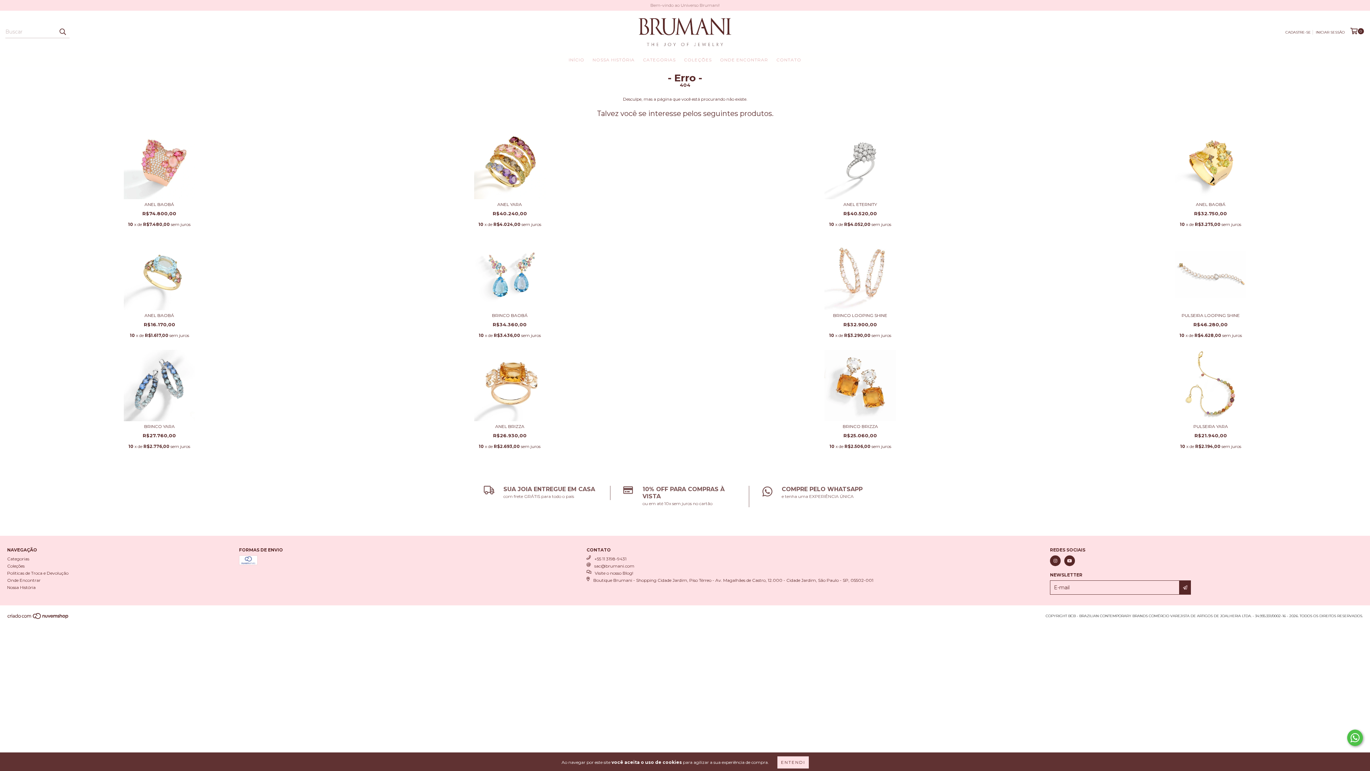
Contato (788, 59)
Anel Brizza (509, 426)
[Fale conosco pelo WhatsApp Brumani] (1355, 738)
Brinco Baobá (510, 315)
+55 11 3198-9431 (610, 558)
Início (576, 59)
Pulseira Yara (1210, 426)
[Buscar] (62, 31)
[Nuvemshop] (38, 618)
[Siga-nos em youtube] (1069, 560)
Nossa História (614, 59)
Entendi (793, 762)
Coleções (698, 59)
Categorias (659, 59)
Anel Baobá (159, 204)
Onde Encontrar (744, 59)
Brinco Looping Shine (860, 315)
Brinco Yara (159, 426)
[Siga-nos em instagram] (1055, 560)
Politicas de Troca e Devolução (37, 573)
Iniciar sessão (1330, 32)
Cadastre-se (1298, 32)
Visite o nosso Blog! (614, 573)
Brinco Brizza (860, 426)
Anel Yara (509, 204)
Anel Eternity (860, 204)
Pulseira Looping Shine (1211, 315)
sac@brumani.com (614, 566)
